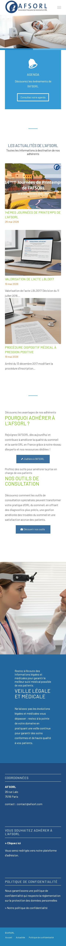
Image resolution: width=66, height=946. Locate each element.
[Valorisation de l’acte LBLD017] (33, 253)
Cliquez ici (14, 843)
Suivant (55, 243)
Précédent (10, 243)
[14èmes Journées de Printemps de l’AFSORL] (33, 186)
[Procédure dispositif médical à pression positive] (33, 321)
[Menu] (59, 7)
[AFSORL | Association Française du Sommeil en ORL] (27, 7)
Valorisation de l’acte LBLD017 (29, 279)
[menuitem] (59, 7)
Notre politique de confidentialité (27, 908)
